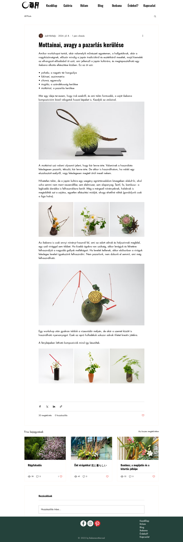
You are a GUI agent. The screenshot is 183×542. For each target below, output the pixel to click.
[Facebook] (83, 523)
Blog (142, 527)
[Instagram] (90, 523)
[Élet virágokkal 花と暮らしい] (91, 448)
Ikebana (144, 530)
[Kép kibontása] (56, 219)
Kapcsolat (144, 536)
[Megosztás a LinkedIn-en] (54, 406)
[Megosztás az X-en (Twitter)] (47, 406)
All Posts (27, 16)
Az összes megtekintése (148, 431)
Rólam (143, 524)
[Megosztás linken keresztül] (61, 406)
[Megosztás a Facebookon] (40, 406)
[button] (68, 5)
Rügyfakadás (35, 465)
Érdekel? (144, 533)
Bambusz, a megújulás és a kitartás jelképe (135, 467)
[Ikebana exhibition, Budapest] (138, 448)
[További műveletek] (142, 35)
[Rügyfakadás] (45, 448)
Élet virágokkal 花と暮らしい (90, 465)
